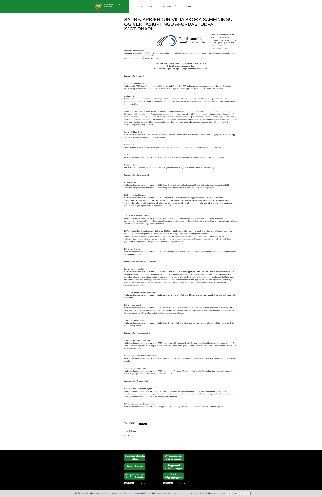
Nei (236, 493)
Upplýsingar (147, 6)
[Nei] (319, 493)
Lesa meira (245, 493)
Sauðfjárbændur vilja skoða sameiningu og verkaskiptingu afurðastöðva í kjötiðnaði (178, 24)
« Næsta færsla (130, 431)
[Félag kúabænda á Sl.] (173, 476)
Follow (132, 424)
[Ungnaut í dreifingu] (173, 466)
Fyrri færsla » (129, 436)
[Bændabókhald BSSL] (134, 457)
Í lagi (229, 493)
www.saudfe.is (149, 56)
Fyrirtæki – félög (169, 6)
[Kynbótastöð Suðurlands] (173, 457)
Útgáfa (188, 6)
